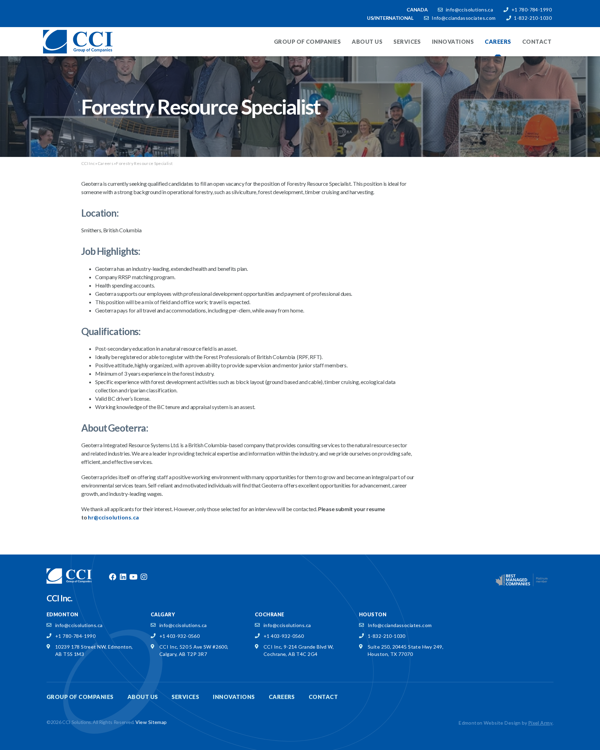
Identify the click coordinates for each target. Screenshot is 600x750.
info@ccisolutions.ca (469, 9)
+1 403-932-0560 (179, 636)
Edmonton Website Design (490, 723)
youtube (133, 577)
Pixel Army (540, 723)
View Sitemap (151, 722)
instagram (144, 577)
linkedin (123, 577)
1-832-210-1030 (533, 18)
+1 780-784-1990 (531, 9)
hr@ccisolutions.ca (113, 517)
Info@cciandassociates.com (464, 18)
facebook (112, 577)
